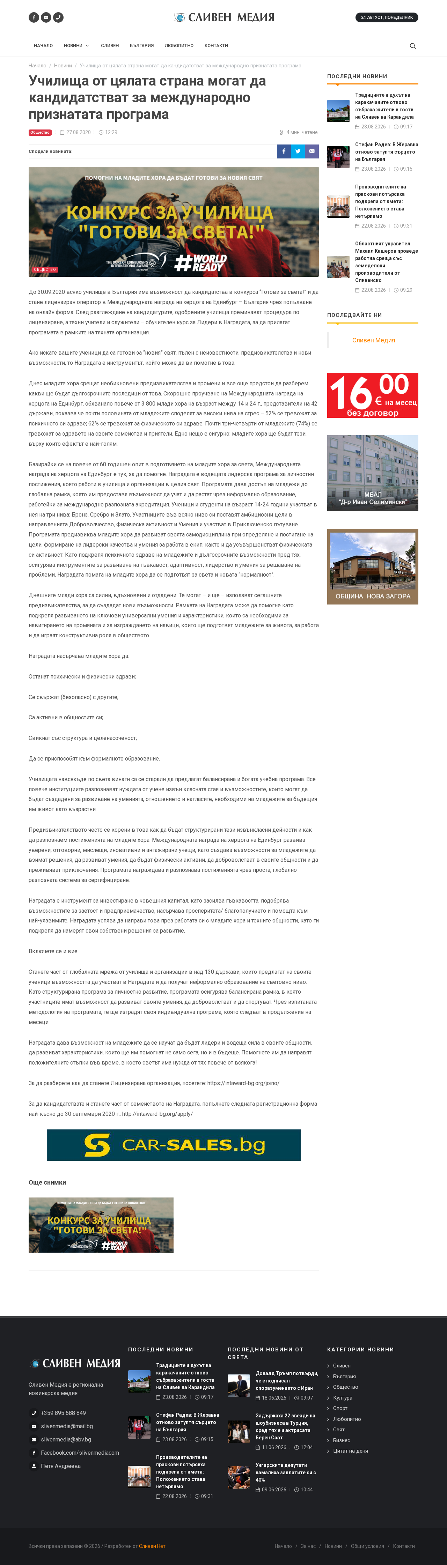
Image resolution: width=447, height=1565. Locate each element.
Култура (342, 1398)
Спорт (340, 1408)
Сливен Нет (152, 1546)
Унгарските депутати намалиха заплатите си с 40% (286, 1472)
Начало (283, 1546)
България (344, 1376)
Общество (40, 132)
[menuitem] (43, 45)
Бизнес (341, 1440)
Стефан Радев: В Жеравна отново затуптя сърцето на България (386, 152)
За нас (308, 1546)
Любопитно (347, 1419)
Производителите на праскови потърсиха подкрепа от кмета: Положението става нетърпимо (380, 201)
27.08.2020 (78, 132)
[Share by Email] (312, 151)
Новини (333, 1546)
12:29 (111, 132)
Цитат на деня (350, 1451)
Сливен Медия (373, 340)
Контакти (404, 1546)
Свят (339, 1429)
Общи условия (367, 1546)
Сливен (342, 1366)
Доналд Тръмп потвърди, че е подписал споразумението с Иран (287, 1381)
